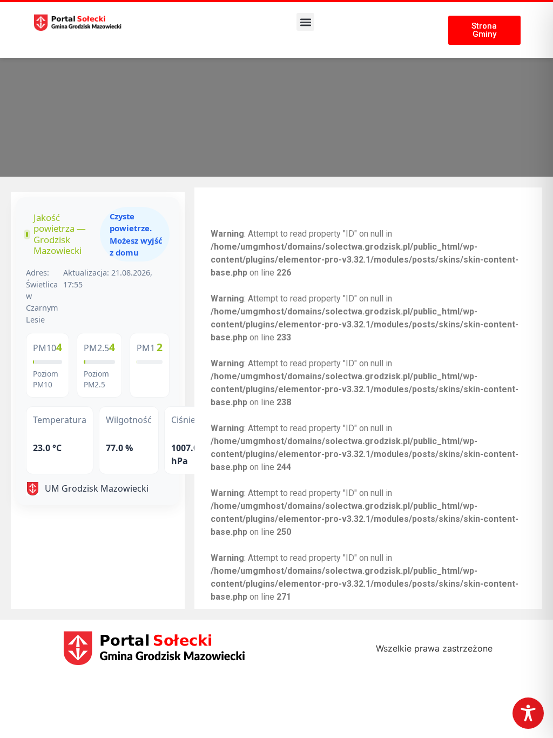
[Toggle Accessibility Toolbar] (528, 713)
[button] (305, 22)
